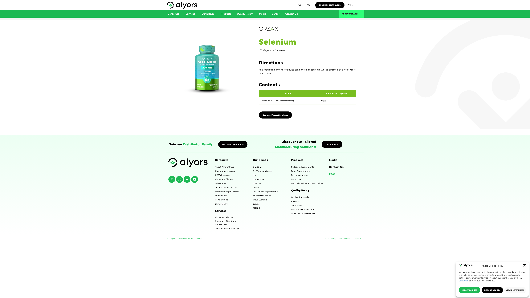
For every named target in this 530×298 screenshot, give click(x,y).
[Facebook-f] (187, 179)
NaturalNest (259, 179)
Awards (295, 201)
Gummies (296, 179)
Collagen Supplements (302, 167)
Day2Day (257, 167)
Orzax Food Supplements (265, 191)
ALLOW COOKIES (469, 290)
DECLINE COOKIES (492, 290)
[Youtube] (194, 179)
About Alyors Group (224, 167)
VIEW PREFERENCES (515, 290)
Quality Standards (300, 197)
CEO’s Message (222, 175)
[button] (524, 265)
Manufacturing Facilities (227, 191)
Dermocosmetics (299, 175)
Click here (463, 281)
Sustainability (221, 204)
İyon (255, 175)
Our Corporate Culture (226, 187)
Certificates (296, 205)
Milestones (220, 183)
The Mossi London (262, 195)
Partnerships (221, 200)
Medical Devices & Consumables (307, 183)
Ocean (256, 187)
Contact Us (336, 167)
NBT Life (257, 183)
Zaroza (256, 204)
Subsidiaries (221, 195)
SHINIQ (256, 208)
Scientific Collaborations (303, 213)
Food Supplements (300, 171)
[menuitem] (350, 5)
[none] (350, 5)
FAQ (332, 173)
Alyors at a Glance (224, 179)
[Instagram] (179, 179)
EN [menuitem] (349, 5)
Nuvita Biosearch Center (303, 209)
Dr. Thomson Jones (262, 171)
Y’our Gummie (260, 200)
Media (333, 160)
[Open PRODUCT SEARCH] (360, 14)
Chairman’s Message (225, 171)
